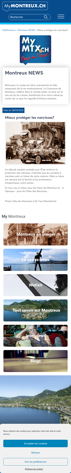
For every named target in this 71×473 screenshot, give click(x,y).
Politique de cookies (34, 469)
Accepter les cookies (35, 443)
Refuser (35, 452)
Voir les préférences (35, 461)
